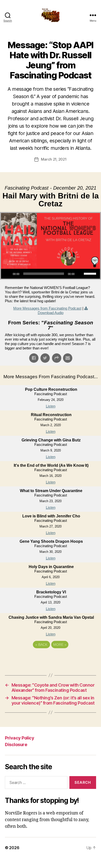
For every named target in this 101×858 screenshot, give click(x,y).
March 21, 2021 (53, 159)
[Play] (7, 273)
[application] (50, 274)
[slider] (91, 273)
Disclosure (16, 744)
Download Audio (50, 313)
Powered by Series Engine (50, 658)
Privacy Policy (19, 737)
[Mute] (79, 273)
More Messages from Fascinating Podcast (47, 308)
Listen (50, 406)
